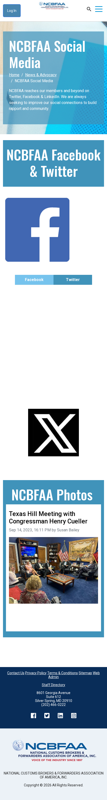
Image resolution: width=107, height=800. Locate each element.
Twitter (73, 279)
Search (89, 9)
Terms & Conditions (62, 673)
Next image (88, 616)
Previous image (22, 616)
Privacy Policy (36, 673)
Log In (11, 11)
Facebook (34, 279)
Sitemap (85, 673)
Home (14, 75)
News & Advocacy (41, 75)
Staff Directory (53, 685)
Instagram (74, 716)
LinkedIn (60, 716)
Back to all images (25, 622)
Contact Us (15, 673)
